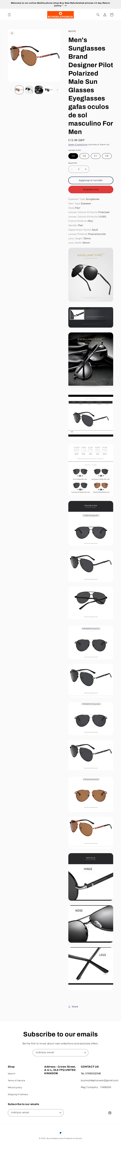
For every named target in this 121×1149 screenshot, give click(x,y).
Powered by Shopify (73, 1138)
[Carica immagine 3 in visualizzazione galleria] (39, 90)
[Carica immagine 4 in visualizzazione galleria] (49, 90)
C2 (84, 156)
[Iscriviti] (84, 1052)
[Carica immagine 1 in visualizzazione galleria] (19, 90)
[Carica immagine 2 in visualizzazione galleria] (29, 90)
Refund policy (15, 1087)
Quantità (72, 163)
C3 (106, 156)
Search (11, 1074)
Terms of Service (16, 1081)
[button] (9, 14)
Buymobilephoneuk (55, 1138)
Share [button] (75, 1007)
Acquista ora (91, 189)
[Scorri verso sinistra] (11, 90)
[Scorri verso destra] (57, 90)
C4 (73, 156)
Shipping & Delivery (18, 1094)
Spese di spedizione (77, 145)
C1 (95, 156)
